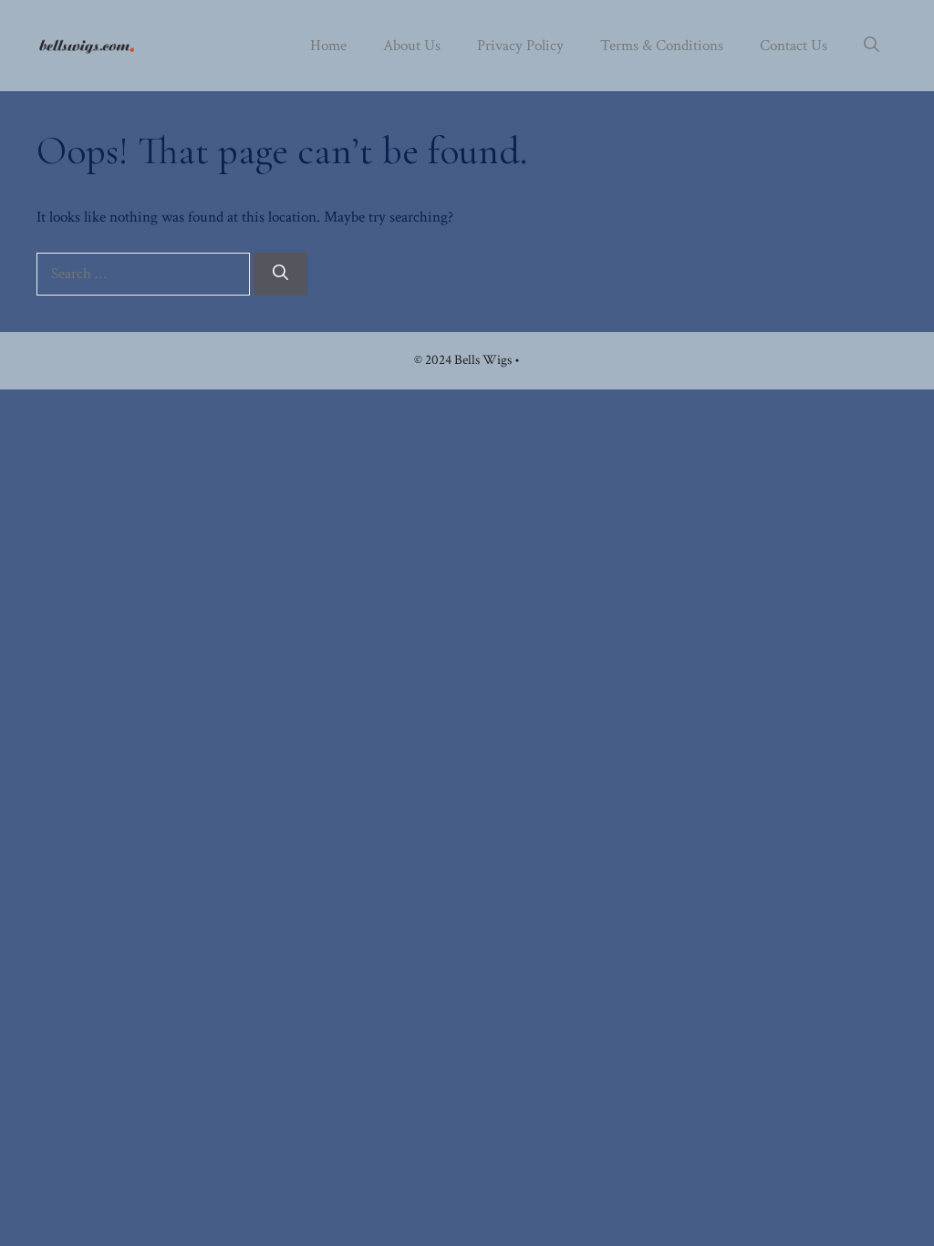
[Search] (280, 274)
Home (328, 46)
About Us (412, 46)
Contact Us (793, 46)
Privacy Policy (520, 46)
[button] (872, 45)
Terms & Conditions (661, 46)
